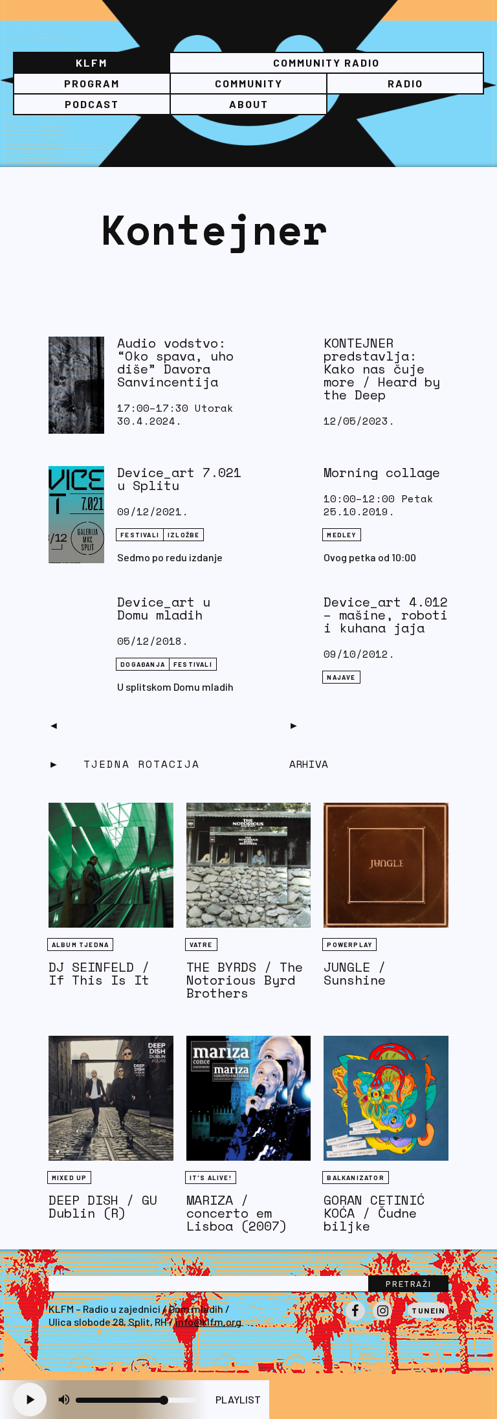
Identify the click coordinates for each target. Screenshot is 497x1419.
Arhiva (308, 764)
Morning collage (382, 472)
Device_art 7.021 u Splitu (179, 479)
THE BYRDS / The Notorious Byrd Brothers (244, 979)
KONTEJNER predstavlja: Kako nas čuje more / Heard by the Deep (382, 368)
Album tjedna (80, 944)
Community (249, 83)
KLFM (91, 62)
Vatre (201, 944)
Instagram (382, 1320)
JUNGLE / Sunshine (355, 973)
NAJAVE (341, 677)
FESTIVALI (139, 535)
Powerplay (349, 944)
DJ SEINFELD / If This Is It (99, 973)
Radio (405, 83)
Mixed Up (69, 1177)
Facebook (355, 1320)
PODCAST (92, 104)
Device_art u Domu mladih (163, 608)
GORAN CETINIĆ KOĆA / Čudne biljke (374, 1212)
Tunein (428, 1310)
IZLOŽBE (183, 535)
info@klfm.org (208, 1321)
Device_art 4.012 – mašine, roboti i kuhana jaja (386, 614)
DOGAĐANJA (142, 664)
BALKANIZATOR (355, 1177)
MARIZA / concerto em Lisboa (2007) (236, 1212)
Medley (341, 535)
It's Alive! (211, 1177)
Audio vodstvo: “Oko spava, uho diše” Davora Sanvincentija (175, 362)
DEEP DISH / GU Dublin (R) (103, 1206)
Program (92, 83)
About (249, 104)
